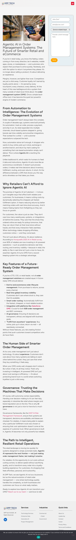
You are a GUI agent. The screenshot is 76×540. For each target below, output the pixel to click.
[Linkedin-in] (5, 519)
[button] (72, 3)
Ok (38, 537)
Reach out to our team (17, 492)
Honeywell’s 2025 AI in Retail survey (27, 240)
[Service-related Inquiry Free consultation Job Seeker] (60, 29)
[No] (73, 535)
